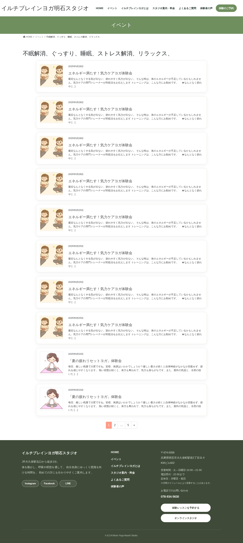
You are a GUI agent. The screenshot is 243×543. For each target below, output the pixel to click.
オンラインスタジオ (186, 518)
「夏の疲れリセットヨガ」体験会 (95, 361)
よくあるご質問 (120, 479)
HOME (115, 452)
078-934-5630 (170, 496)
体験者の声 (117, 486)
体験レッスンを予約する (185, 507)
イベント (116, 459)
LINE (68, 483)
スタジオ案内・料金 (123, 472)
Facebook (49, 483)
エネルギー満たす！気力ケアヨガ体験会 (100, 73)
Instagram (30, 483)
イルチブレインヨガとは (125, 465)
